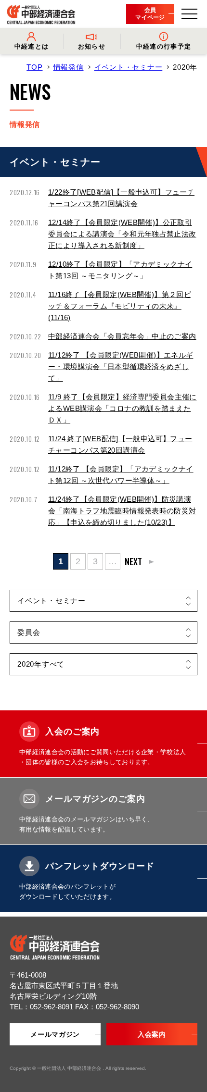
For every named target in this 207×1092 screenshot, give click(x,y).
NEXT (133, 561)
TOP (34, 67)
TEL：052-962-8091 (42, 1007)
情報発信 (68, 67)
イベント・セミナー (128, 67)
